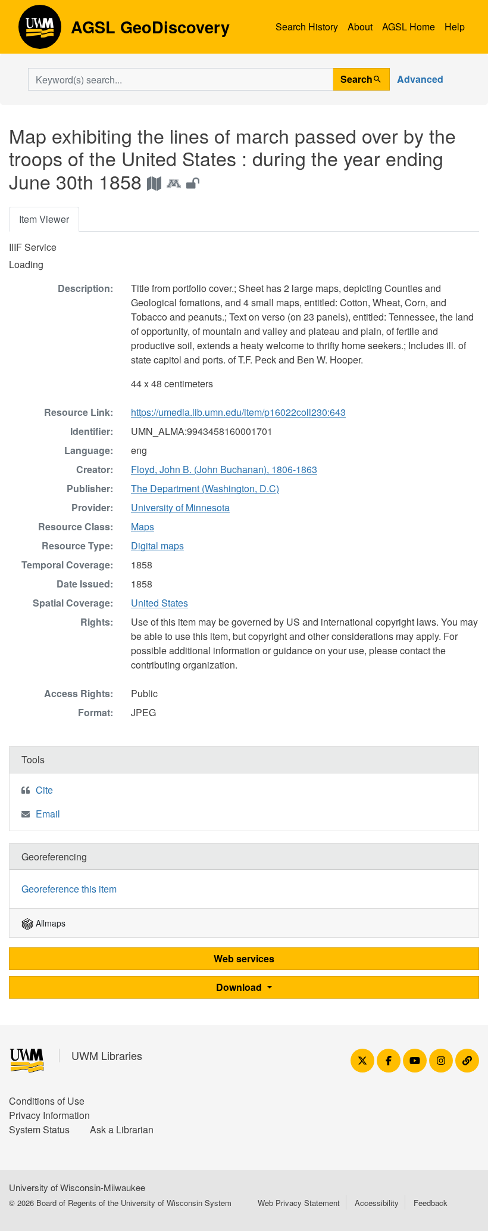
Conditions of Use (47, 1101)
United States (159, 603)
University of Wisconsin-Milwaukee (77, 1187)
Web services (244, 958)
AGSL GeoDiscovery (40, 31)
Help (455, 26)
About (360, 26)
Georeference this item (69, 889)
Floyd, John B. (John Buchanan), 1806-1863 (224, 469)
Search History (307, 26)
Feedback (431, 1202)
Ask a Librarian (122, 1129)
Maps (142, 526)
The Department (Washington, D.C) (205, 488)
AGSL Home (408, 26)
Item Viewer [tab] (44, 219)
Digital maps (157, 545)
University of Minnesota (180, 507)
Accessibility (377, 1202)
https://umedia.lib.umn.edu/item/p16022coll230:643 (238, 412)
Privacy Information (49, 1115)
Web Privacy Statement (299, 1202)
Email (48, 813)
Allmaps (49, 923)
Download (240, 987)
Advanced (420, 79)
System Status (39, 1129)
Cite (44, 790)
